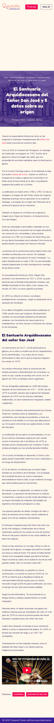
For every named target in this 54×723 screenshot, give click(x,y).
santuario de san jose (37, 694)
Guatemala (18, 694)
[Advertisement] (27, 42)
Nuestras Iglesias (17, 77)
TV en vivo (31, 7)
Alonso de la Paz (19, 174)
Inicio (6, 77)
